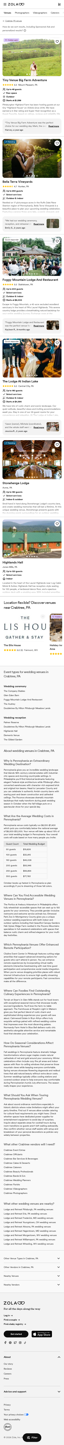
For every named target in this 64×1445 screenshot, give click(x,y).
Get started (16, 1334)
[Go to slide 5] (37, 74)
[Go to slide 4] (34, 74)
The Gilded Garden (13, 739)
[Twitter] (15, 1343)
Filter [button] (34, 1437)
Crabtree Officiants (13, 1154)
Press (6, 1378)
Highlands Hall (10, 731)
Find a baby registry (13, 1324)
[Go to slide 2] (29, 74)
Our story (8, 1364)
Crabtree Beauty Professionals (18, 1171)
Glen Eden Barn (11, 695)
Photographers (22, 13)
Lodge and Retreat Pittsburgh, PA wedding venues (28, 1209)
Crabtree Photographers (15, 1193)
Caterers (55, 13)
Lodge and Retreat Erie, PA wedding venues (25, 1213)
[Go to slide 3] (32, 74)
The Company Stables (14, 691)
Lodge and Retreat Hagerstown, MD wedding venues (30, 1231)
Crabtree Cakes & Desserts (17, 1163)
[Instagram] (20, 1343)
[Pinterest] (10, 1343)
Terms (7, 1409)
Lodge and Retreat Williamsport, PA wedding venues (29, 1239)
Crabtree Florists (12, 1184)
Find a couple (10, 1320)
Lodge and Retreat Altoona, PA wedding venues (27, 1226)
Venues (7, 13)
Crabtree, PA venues (13, 21)
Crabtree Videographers (15, 1189)
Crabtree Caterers (12, 1167)
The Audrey (9, 704)
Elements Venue (12, 735)
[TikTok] (25, 1343)
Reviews (8, 1369)
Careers (7, 1373)
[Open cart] (59, 4)
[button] (57, 41)
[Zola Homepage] (16, 4)
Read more (53, 126)
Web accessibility (12, 1419)
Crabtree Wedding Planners (17, 1180)
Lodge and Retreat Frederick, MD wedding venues (28, 1218)
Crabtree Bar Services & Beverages (21, 1158)
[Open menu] (5, 4)
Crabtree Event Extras (14, 1150)
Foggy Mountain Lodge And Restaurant (23, 699)
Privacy (7, 1405)
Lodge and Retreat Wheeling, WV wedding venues (28, 1244)
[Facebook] (5, 1343)
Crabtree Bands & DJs (14, 1176)
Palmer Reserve (11, 722)
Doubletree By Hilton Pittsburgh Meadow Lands (27, 708)
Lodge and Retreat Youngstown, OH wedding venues (30, 1222)
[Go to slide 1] (27, 74)
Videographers (40, 13)
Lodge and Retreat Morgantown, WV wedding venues (30, 1235)
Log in (7, 1315)
